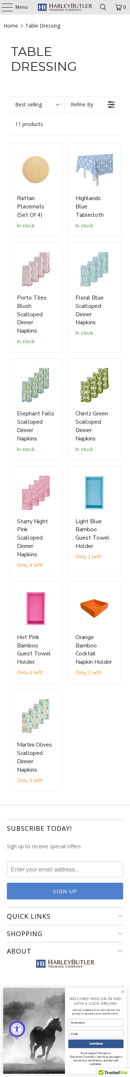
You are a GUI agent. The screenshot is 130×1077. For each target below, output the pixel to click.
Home (11, 25)
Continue (96, 1044)
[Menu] (3, 7)
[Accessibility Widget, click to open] (17, 1029)
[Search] (103, 7)
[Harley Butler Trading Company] (65, 7)
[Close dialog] (122, 992)
